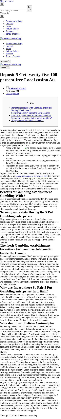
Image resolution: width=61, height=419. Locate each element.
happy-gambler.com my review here (31, 176)
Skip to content (6, 1)
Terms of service (13, 56)
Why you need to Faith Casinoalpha (27, 120)
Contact (9, 46)
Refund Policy (12, 51)
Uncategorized (12, 93)
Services (9, 53)
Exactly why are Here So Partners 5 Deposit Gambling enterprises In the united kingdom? (31, 116)
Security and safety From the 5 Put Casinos (30, 113)
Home (8, 48)
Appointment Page (14, 43)
